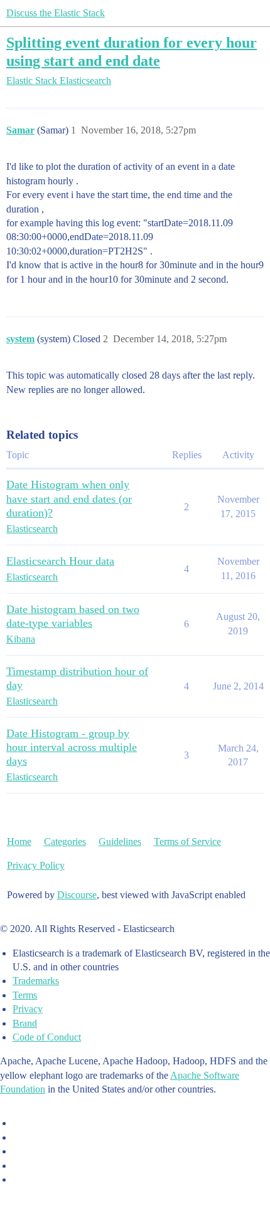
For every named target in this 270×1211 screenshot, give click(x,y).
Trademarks (36, 980)
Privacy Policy (36, 865)
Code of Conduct (47, 1037)
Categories (65, 841)
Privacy (28, 1009)
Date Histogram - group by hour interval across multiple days (71, 747)
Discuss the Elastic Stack (55, 13)
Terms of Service (187, 841)
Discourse (77, 894)
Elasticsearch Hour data (60, 561)
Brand (25, 1023)
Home (19, 841)
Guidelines (120, 841)
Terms (25, 995)
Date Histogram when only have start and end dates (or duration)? (69, 498)
